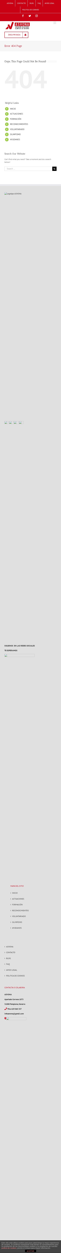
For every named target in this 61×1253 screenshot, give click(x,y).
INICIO (13, 108)
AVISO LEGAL (11, 970)
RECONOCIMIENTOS (19, 124)
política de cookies (8, 1248)
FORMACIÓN (15, 119)
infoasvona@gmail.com (14, 1013)
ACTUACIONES (16, 113)
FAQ (8, 964)
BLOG (8, 958)
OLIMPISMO (15, 134)
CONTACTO (10, 952)
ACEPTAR (30, 1251)
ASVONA (9, 946)
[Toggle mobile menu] (55, 22)
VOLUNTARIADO (17, 129)
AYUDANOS (15, 139)
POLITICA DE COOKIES (15, 976)
